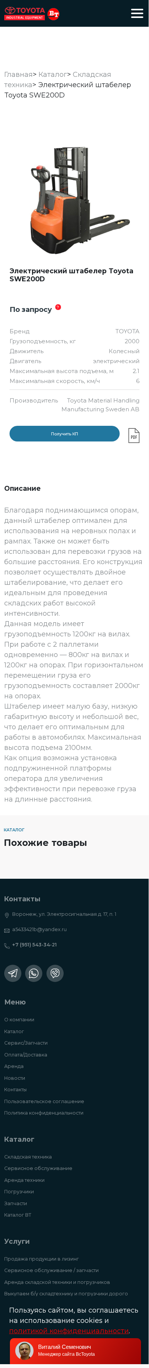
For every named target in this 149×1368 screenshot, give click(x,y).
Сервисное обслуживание (38, 1168)
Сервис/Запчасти (26, 1043)
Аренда (14, 1066)
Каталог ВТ (17, 1215)
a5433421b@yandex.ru (39, 929)
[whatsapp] (33, 973)
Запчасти (15, 1203)
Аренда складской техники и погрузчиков (57, 1282)
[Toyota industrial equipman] (31, 13)
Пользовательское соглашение (44, 1101)
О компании (19, 1019)
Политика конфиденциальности (43, 1113)
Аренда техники (24, 1180)
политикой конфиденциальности (69, 1331)
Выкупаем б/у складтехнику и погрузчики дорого (66, 1294)
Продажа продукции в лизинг (41, 1259)
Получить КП (64, 434)
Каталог (14, 1031)
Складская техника (28, 1157)
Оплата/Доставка (25, 1055)
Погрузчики (19, 1191)
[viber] (55, 973)
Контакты (15, 1089)
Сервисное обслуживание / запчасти (51, 1270)
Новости (14, 1078)
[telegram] (12, 973)
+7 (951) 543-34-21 (34, 945)
